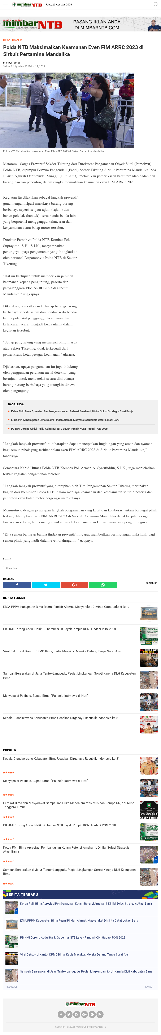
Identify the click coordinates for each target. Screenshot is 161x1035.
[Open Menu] (5, 4)
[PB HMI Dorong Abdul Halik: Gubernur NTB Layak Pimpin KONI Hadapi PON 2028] (149, 832)
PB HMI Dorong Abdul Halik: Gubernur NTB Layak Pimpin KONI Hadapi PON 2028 (59, 428)
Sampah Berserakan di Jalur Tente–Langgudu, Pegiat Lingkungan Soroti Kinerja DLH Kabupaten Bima (69, 872)
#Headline (11, 568)
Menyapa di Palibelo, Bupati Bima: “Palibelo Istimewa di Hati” (45, 781)
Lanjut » (150, 987)
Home (6, 40)
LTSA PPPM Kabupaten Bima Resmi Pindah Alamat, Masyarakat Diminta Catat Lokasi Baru (65, 419)
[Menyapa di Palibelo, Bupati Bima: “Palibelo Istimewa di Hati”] (149, 788)
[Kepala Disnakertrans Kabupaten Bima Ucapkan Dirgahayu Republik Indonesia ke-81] (149, 766)
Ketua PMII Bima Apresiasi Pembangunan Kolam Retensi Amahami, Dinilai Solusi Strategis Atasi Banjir (72, 411)
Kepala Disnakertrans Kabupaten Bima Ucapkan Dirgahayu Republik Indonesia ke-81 (61, 759)
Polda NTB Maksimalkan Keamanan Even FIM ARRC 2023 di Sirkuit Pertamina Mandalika (73, 50)
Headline (17, 40)
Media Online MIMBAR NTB (91, 1026)
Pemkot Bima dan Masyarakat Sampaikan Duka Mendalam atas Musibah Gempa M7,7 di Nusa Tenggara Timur (68, 805)
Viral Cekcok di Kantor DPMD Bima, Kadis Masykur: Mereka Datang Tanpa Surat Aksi (74, 954)
